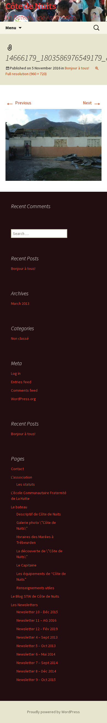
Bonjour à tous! (77, 68)
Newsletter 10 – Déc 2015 (37, 611)
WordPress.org (23, 398)
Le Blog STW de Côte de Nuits (35, 596)
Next (92, 102)
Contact (17, 468)
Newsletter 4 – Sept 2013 (37, 637)
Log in (16, 373)
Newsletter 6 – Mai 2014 (35, 654)
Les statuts (25, 484)
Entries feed (21, 381)
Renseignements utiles (35, 587)
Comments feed (24, 390)
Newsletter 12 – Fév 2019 (37, 628)
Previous (18, 102)
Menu (10, 27)
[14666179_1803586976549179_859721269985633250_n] (53, 144)
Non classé (20, 338)
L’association (21, 477)
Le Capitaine (26, 565)
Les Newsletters (24, 604)
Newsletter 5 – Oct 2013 (36, 645)
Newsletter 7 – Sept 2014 (37, 662)
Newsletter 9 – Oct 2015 (36, 679)
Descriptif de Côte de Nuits (38, 514)
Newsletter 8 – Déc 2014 (36, 671)
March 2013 (20, 303)
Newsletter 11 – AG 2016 (36, 620)
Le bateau (19, 506)
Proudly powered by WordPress (53, 711)
